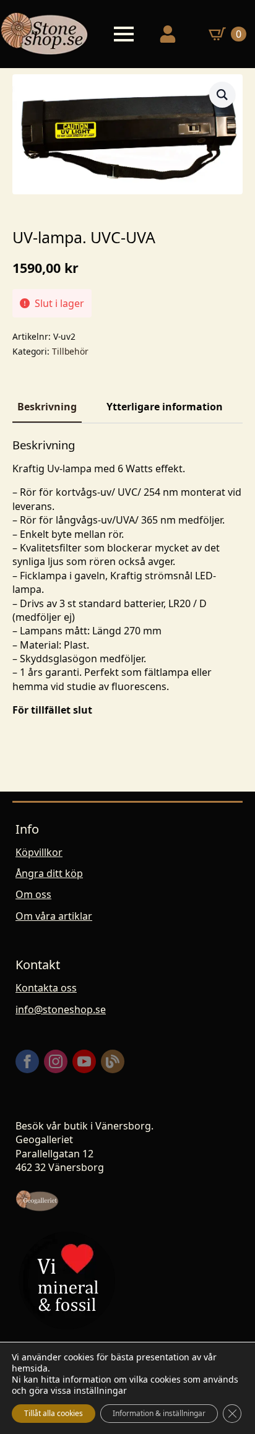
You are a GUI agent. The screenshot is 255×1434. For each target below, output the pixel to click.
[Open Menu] (124, 34)
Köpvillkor (39, 852)
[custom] (112, 1061)
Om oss (33, 894)
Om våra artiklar (53, 916)
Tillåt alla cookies (53, 1413)
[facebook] (27, 1061)
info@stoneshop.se (60, 1009)
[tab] (47, 406)
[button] (222, 95)
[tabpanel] (127, 577)
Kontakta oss (46, 988)
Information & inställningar (159, 1413)
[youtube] (84, 1061)
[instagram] (55, 1061)
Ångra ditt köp (49, 873)
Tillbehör (70, 351)
